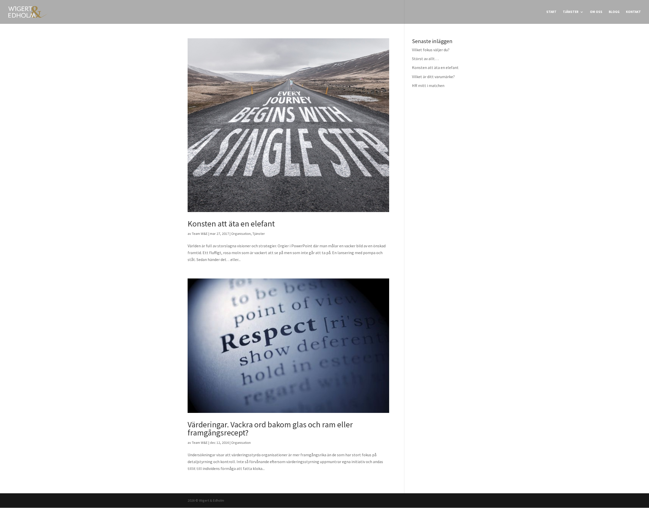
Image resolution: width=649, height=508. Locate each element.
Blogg (614, 12)
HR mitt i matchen (428, 85)
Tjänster (571, 12)
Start (551, 12)
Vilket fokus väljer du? (430, 49)
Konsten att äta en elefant (231, 224)
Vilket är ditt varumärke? (433, 76)
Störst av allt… (425, 58)
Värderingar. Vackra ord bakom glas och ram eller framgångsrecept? (270, 428)
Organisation (241, 233)
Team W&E (200, 233)
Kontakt (633, 12)
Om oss (596, 12)
